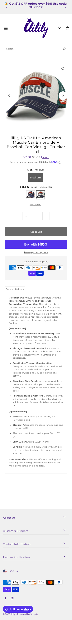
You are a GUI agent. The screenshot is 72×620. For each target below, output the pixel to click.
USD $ (11, 571)
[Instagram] (12, 598)
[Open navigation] (12, 28)
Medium (35, 177)
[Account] (59, 28)
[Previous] (7, 7)
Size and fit (35, 204)
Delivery (19, 289)
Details (9, 289)
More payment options (36, 252)
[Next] (65, 7)
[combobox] (36, 48)
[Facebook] (5, 598)
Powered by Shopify (27, 614)
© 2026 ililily (9, 614)
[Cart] (67, 28)
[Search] (64, 48)
